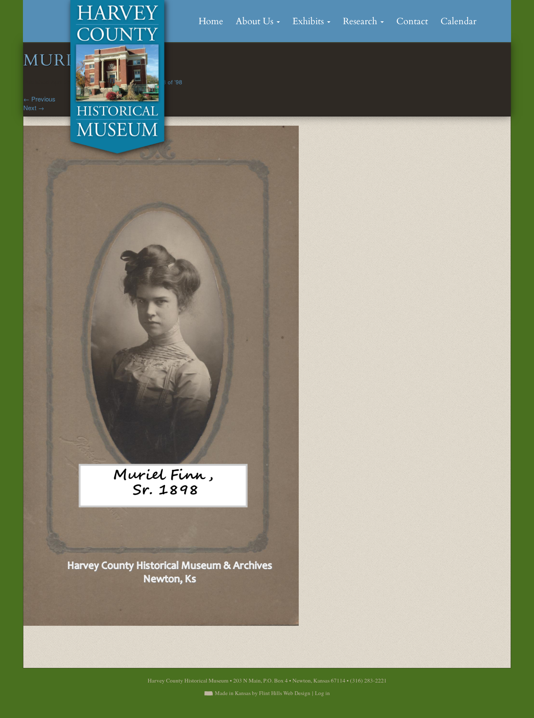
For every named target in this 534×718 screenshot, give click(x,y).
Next (33, 107)
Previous (39, 98)
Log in (322, 693)
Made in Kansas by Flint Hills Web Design (262, 693)
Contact (412, 21)
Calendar (458, 21)
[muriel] (161, 374)
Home (211, 21)
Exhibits (309, 21)
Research (361, 21)
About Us (256, 21)
